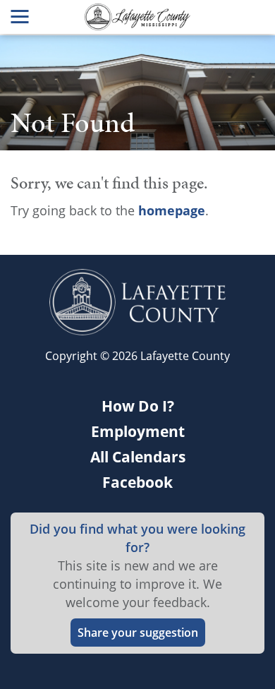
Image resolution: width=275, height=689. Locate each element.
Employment (138, 431)
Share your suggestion (138, 632)
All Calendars (137, 457)
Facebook (137, 482)
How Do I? (138, 406)
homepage (171, 210)
